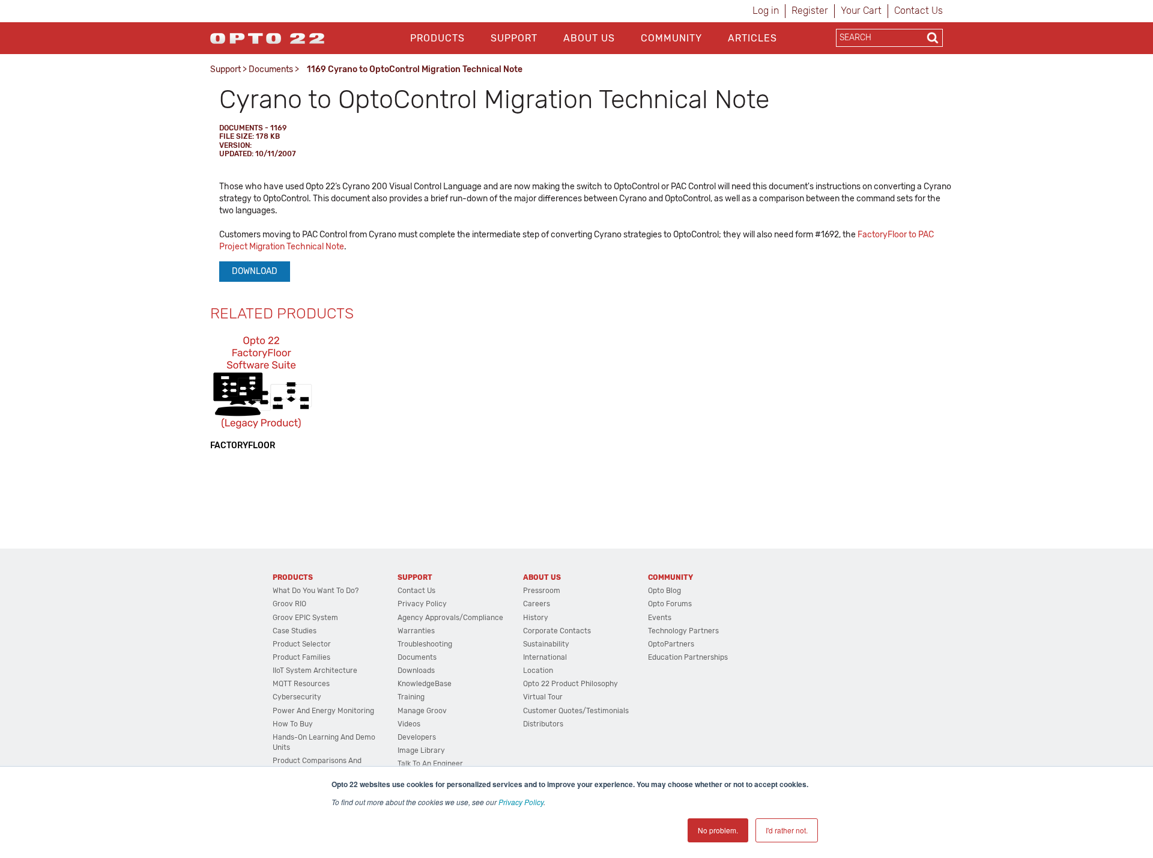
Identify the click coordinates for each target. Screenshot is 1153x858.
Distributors (543, 724)
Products (437, 38)
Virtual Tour (543, 697)
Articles (752, 38)
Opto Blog (664, 590)
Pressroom (541, 590)
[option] (261, 392)
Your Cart (861, 10)
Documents (271, 69)
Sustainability (546, 644)
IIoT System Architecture (315, 670)
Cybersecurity (297, 697)
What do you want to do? (316, 590)
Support (514, 38)
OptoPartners (671, 644)
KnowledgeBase (425, 684)
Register (809, 10)
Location (538, 670)
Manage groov (422, 711)
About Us (589, 38)
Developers (417, 737)
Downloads (416, 670)
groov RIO (289, 604)
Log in (765, 10)
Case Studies (294, 631)
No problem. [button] (718, 830)
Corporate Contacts (557, 631)
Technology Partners (683, 631)
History (535, 617)
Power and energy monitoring (323, 711)
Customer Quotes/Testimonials (576, 711)
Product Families (301, 657)
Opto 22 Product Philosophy (570, 684)
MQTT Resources (301, 684)
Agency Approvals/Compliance (450, 617)
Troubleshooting (425, 644)
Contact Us (918, 10)
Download (254, 271)
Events (659, 617)
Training (411, 697)
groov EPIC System (305, 617)
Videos (409, 724)
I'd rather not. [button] (787, 830)
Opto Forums (670, 604)
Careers (536, 604)
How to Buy (293, 724)
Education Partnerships (688, 657)
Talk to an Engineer (430, 763)
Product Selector (302, 644)
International (545, 657)
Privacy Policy (520, 802)
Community (671, 38)
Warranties (416, 631)
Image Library (421, 750)
